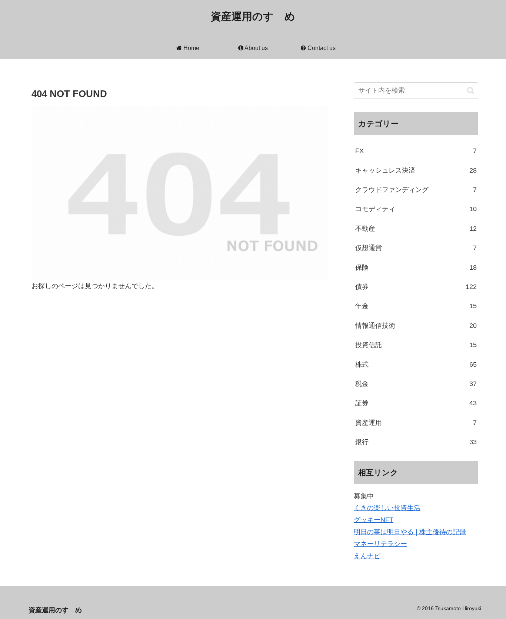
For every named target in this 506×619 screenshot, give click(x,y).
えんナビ (367, 556)
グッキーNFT (373, 519)
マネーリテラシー (380, 544)
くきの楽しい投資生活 (387, 508)
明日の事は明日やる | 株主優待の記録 (410, 532)
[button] (470, 90)
